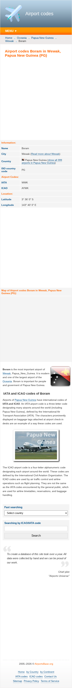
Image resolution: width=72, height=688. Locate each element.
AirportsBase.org (44, 663)
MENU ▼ (11, 30)
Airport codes (39, 13)
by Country (32, 671)
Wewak (9, 40)
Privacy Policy (31, 681)
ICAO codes (36, 676)
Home (8, 37)
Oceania (22, 37)
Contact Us (50, 676)
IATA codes (21, 676)
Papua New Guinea (42, 37)
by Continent (47, 671)
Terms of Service (50, 681)
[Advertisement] (36, 98)
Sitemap (17, 681)
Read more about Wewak (45, 153)
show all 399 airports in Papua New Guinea (42, 161)
